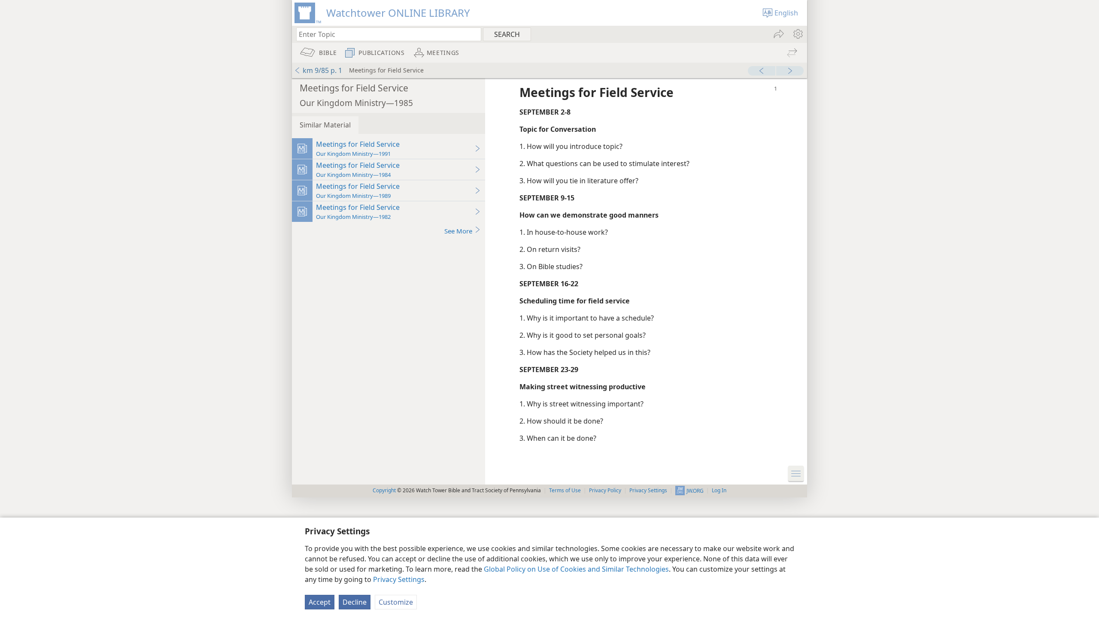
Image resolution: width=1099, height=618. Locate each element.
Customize (396, 602)
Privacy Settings (399, 579)
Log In (719, 490)
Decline (355, 602)
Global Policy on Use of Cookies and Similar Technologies (576, 569)
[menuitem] (797, 34)
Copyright (384, 490)
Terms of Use (565, 490)
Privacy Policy (605, 490)
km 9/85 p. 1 (322, 70)
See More (458, 231)
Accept (320, 602)
